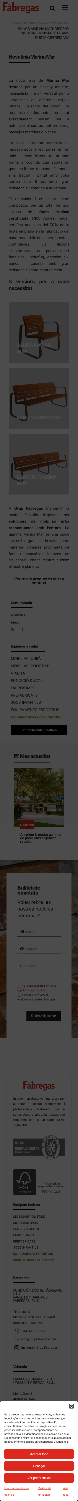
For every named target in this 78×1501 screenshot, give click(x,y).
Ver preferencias (39, 1478)
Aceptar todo (39, 1454)
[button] (71, 1406)
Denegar (39, 1466)
